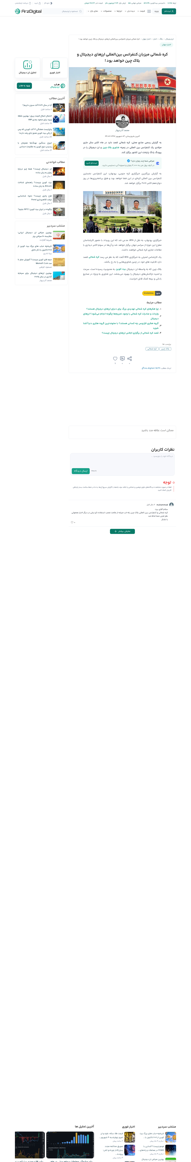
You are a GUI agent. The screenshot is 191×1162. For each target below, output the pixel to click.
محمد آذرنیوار (122, 130)
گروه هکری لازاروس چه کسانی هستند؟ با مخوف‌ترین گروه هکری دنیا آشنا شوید (121, 326)
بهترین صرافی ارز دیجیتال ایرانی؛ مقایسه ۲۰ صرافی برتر (35, 234)
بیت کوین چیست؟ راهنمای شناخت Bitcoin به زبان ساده (35, 184)
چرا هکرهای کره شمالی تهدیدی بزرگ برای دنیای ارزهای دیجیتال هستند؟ (122, 309)
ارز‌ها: (174, 3)
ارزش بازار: (122, 3)
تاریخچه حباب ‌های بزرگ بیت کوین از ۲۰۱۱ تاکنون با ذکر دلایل (35, 248)
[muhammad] (171, 504)
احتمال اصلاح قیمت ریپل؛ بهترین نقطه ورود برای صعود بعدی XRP (35, 117)
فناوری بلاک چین (111, 147)
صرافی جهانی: (136, 3)
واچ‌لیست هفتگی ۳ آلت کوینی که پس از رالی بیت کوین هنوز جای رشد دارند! (35, 131)
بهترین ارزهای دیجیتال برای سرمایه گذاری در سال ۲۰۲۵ (35, 275)
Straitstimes (149, 293)
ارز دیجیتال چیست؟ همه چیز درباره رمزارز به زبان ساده (35, 170)
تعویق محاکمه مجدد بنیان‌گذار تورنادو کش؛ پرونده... (113, 1150)
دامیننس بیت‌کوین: (157, 3)
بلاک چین (165, 349)
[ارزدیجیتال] (28, 11)
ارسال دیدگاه (80, 471)
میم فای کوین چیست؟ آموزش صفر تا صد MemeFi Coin (35, 261)
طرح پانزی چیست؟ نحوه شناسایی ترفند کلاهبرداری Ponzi (35, 197)
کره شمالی (94, 257)
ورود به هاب (24, 85)
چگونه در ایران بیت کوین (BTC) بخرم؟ (35, 209)
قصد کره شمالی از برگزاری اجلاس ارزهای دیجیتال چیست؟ (130, 333)
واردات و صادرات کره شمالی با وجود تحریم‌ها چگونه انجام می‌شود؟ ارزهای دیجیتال (121, 316)
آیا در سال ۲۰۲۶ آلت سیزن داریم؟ (37, 105)
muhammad (162, 505)
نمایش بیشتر (124, 531)
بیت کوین (121, 269)
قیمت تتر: (99, 3)
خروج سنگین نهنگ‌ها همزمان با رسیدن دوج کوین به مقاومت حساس (35, 144)
